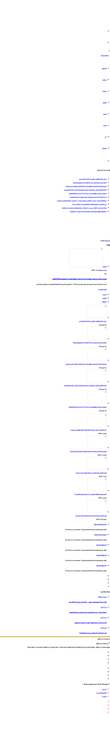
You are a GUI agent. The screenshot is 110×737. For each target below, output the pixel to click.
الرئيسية (104, 68)
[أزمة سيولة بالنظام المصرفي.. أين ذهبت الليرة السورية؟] (97, 491)
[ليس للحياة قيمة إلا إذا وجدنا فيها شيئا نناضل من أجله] (97, 512)
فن (106, 137)
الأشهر (105, 298)
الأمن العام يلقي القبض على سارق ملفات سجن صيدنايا (91, 473)
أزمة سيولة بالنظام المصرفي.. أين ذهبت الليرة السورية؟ (91, 494)
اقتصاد (105, 103)
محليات (104, 91)
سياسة (105, 80)
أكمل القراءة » (102, 289)
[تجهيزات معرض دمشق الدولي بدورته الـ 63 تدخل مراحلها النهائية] (97, 403)
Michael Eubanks (100, 524)
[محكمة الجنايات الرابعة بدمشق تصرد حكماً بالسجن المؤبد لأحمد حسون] (97, 360)
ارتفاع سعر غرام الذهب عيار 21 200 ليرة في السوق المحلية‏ (90, 183)
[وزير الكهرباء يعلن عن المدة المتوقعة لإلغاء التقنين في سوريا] (97, 426)
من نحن (104, 689)
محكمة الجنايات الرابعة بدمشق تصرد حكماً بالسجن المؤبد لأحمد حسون (86, 186)
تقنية (105, 125)
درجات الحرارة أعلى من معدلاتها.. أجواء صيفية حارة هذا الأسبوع (88, 197)
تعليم (105, 114)
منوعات (104, 148)
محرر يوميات (103, 270)
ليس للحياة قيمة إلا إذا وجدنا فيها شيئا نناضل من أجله (91, 516)
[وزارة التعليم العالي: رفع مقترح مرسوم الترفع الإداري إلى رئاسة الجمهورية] (97, 382)
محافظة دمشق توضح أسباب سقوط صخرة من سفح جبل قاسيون (88, 211)
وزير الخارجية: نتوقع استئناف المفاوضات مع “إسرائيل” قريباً (89, 204)
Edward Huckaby (100, 535)
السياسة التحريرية (101, 693)
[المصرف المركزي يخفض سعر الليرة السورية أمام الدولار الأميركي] (97, 448)
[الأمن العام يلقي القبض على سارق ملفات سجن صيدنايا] (97, 469)
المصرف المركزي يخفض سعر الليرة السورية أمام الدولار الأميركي (88, 451)
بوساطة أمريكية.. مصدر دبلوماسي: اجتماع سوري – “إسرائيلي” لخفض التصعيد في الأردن (82, 201)
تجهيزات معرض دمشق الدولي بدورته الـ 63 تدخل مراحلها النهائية (88, 193)
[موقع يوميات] (105, 55)
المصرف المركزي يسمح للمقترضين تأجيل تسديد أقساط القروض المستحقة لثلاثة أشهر (79, 279)
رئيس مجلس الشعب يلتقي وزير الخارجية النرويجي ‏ (93, 179)
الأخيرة (105, 294)
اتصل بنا (104, 696)
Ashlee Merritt (101, 545)
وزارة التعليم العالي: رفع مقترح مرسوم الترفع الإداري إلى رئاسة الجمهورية (85, 190)
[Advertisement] (58, 12)
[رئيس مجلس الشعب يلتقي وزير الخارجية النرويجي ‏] (97, 317)
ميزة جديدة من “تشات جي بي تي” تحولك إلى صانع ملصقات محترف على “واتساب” (84, 208)
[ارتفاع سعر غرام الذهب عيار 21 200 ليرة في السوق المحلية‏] (97, 339)
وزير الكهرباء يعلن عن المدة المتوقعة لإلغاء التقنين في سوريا (88, 430)
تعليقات (104, 302)
